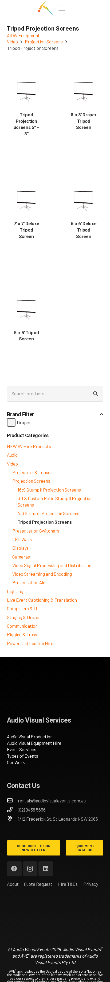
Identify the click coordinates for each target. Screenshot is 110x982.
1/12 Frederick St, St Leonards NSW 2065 (58, 818)
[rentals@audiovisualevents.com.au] (12, 800)
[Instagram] (30, 868)
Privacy (90, 884)
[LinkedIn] (45, 868)
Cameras (21, 556)
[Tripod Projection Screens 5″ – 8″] (26, 91)
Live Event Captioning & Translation (42, 599)
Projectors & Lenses (32, 472)
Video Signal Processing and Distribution (51, 565)
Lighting (15, 591)
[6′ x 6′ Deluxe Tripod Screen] (83, 200)
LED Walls (22, 539)
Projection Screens (31, 480)
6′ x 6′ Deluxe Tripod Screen (83, 230)
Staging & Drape (23, 617)
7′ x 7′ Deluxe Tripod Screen (26, 230)
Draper (24, 422)
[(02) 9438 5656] (12, 809)
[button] (61, 8)
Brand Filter (20, 414)
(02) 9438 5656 (32, 809)
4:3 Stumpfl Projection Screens (48, 513)
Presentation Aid (28, 582)
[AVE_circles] (45, 8)
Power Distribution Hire (30, 643)
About (13, 884)
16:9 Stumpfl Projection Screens (49, 489)
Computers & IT (22, 608)
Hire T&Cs (68, 884)
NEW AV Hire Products (29, 446)
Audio (12, 454)
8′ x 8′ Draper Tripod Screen (83, 121)
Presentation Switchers (35, 530)
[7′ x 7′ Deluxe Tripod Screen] (26, 200)
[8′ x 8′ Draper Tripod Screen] (83, 91)
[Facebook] (14, 868)
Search (95, 393)
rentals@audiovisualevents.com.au (52, 800)
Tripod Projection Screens (45, 522)
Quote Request (38, 884)
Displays (20, 547)
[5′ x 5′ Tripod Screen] (26, 309)
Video (12, 463)
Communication (22, 625)
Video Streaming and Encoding (42, 573)
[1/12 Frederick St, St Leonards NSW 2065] (12, 818)
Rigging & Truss (22, 634)
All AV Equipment (23, 35)
